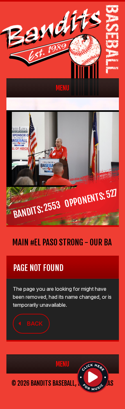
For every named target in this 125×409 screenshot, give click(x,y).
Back (35, 323)
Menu (62, 88)
